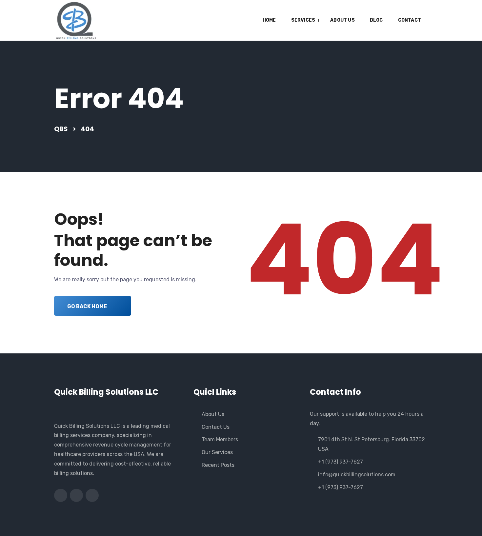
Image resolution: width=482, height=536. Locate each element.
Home (269, 20)
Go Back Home (87, 306)
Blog (376, 20)
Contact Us (216, 427)
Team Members (220, 439)
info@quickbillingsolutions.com (356, 474)
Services (303, 20)
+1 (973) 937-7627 (340, 462)
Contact (409, 20)
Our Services (217, 452)
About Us (342, 20)
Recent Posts (218, 465)
